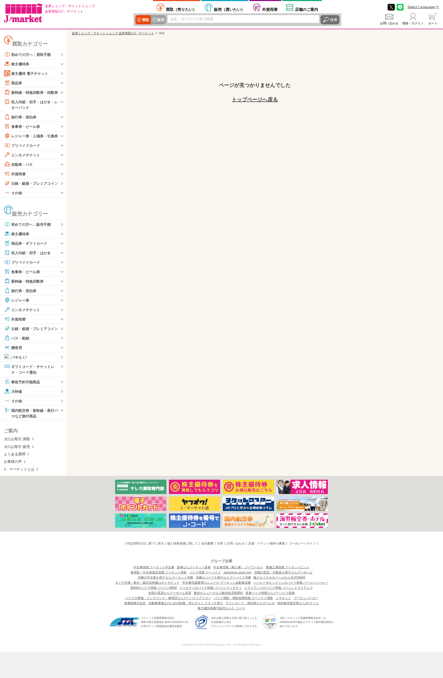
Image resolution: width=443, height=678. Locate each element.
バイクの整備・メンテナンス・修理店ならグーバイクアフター (168, 598)
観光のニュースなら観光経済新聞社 (218, 593)
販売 (161, 20)
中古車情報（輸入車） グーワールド (238, 567)
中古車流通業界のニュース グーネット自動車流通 (216, 582)
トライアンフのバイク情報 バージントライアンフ (278, 588)
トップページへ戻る (255, 99)
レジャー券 (20, 300)
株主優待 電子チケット (29, 73)
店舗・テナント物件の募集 (266, 543)
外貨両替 (270, 9)
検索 (333, 20)
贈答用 (16, 348)
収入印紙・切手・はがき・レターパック (34, 105)
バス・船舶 (20, 338)
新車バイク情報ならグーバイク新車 (270, 593)
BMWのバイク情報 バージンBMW (153, 588)
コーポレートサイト (302, 543)
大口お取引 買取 (17, 439)
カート (432, 23)
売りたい (181, 9)
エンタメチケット (25, 155)
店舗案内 (306, 9)
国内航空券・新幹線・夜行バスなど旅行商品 (34, 413)
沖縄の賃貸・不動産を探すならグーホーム (283, 572)
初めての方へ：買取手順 (31, 55)
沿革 (220, 543)
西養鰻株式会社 (135, 603)
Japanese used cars (237, 572)
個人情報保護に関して (182, 543)
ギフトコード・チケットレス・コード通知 (32, 369)
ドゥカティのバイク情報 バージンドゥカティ (210, 588)
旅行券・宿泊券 (23, 117)
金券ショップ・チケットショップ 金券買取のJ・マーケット (113, 33)
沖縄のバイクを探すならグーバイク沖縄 (223, 577)
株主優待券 (20, 64)
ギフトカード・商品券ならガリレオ (250, 603)
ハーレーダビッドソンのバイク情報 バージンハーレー (290, 582)
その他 (16, 193)
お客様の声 (13, 461)
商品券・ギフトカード (29, 243)
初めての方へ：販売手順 (31, 224)
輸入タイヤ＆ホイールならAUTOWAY (280, 577)
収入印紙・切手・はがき (31, 253)
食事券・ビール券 (25, 127)
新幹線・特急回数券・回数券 (34, 92)
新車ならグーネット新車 (194, 567)
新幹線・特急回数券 (27, 281)
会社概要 (207, 543)
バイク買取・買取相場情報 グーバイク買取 (243, 598)
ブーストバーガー (306, 598)
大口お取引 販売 (17, 447)
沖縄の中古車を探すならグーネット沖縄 (165, 577)
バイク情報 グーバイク (205, 572)
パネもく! (19, 357)
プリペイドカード (25, 145)
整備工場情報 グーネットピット (288, 567)
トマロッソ (283, 598)
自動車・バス (22, 164)
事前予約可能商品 (25, 382)
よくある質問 (14, 454)
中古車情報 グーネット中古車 (154, 567)
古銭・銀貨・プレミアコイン (34, 183)
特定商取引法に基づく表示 (145, 543)
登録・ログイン (413, 23)
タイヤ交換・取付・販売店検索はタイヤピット (147, 582)
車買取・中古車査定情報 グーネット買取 (158, 572)
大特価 (16, 391)
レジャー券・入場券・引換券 (34, 136)
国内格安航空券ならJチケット (298, 603)
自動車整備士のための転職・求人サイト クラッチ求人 (185, 603)
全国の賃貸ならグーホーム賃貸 (169, 593)
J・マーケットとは (19, 469)
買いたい (229, 9)
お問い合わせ (389, 23)
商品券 (16, 83)
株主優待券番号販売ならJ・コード (221, 608)
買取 (145, 20)
